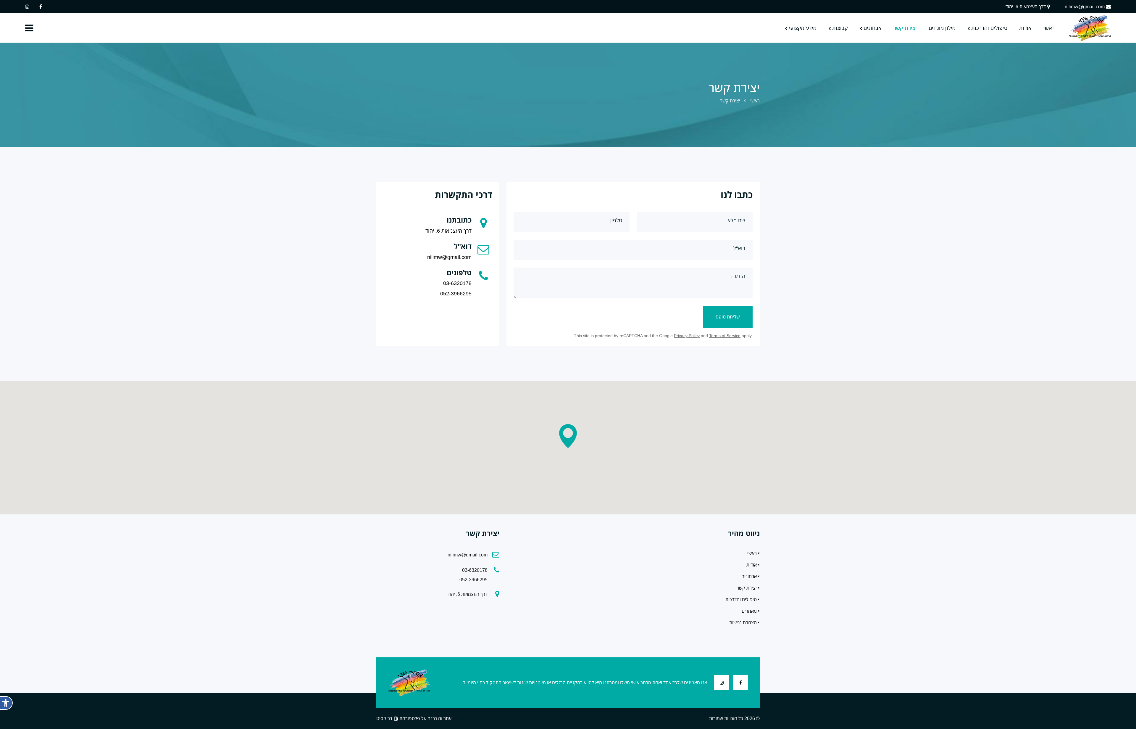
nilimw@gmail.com (1085, 6)
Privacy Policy (687, 335)
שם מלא (736, 220)
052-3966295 (456, 293)
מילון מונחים (942, 27)
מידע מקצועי (802, 27)
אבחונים (873, 27)
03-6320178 (457, 283)
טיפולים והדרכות (989, 27)
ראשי (1049, 27)
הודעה (738, 275)
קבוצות (840, 27)
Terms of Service (724, 335)
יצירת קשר (905, 27)
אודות (1025, 27)
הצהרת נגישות (743, 622)
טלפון (616, 220)
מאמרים (749, 611)
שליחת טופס (728, 316)
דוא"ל (739, 248)
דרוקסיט (384, 718)
